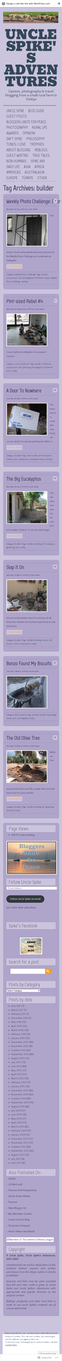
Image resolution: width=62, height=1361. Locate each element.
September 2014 (20, 1102)
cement (45, 640)
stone (16, 644)
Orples (12, 1178)
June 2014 (16, 1114)
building (37, 544)
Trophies (37, 144)
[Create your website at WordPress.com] (31, 3)
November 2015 (19, 1046)
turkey (47, 278)
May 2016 (16, 1022)
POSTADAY (39, 278)
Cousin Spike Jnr (22, 364)
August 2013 (17, 1154)
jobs (16, 459)
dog (48, 715)
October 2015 (18, 1050)
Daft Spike (14, 139)
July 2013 (16, 1159)
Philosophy (35, 139)
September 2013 (20, 1150)
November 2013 (19, 1142)
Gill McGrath (15, 1184)
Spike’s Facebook (23, 926)
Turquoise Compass (19, 1225)
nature (9, 718)
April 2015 (16, 1074)
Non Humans (16, 161)
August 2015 (17, 1058)
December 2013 (19, 1138)
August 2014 (17, 1106)
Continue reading (14, 266)
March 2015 (17, 1078)
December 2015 (19, 1042)
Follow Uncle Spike (25, 882)
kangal (53, 715)
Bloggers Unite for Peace (26, 122)
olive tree (10, 810)
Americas (13, 172)
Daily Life (13, 167)
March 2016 (17, 1030)
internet (9, 459)
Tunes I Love (16, 144)
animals (35, 715)
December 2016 (19, 1018)
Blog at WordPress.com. (15, 1333)
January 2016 (18, 1038)
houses (9, 644)
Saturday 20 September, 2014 (18, 309)
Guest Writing (17, 155)
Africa (39, 167)
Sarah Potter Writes (19, 1196)
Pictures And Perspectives (22, 1190)
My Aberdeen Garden (20, 1213)
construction (11, 278)
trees (17, 547)
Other (42, 178)
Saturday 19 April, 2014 (15, 487)
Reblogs (41, 150)
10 (55, 663)
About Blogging (18, 150)
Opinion (29, 133)
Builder (18, 456)
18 (55, 737)
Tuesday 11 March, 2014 (16, 671)
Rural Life (39, 127)
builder (44, 275)
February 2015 (18, 1082)
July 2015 (16, 1062)
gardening (10, 547)
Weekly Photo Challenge (25, 275)
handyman (47, 456)
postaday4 (33, 459)
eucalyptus (50, 544)
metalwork (23, 459)
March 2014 (17, 1126)
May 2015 (16, 1070)
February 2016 (18, 1034)
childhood (46, 364)
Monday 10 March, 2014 (16, 746)
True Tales (41, 155)
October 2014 (18, 1098)
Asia (27, 167)
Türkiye (27, 178)
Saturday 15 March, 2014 (16, 575)
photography (27, 278)
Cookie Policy (11, 1345)
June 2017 (16, 1006)
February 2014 (18, 1130)
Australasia (35, 172)
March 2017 (17, 1010)
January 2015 (18, 1086)
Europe (12, 178)
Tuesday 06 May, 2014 (15, 399)
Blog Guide (36, 111)
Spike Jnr (38, 161)
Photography (17, 127)
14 (55, 390)
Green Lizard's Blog (19, 1219)
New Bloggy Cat (17, 1208)
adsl (29, 456)
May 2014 (16, 1118)
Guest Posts (16, 116)
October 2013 (18, 1146)
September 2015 (20, 1054)
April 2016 (16, 1026)
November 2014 (19, 1094)
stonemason (25, 644)
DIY (19, 278)
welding (24, 282)
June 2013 (16, 1162)
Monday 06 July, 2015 (15, 209)
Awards (12, 133)
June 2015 (16, 1066)
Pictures (12, 1202)
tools (8, 371)
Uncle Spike (15, 111)
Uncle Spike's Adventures (31, 58)
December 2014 (19, 1090)
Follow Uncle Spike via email (25, 899)
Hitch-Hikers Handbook (21, 1231)
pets (15, 718)
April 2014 (16, 1122)
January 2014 (18, 1134)
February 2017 (18, 1014)
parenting (26, 367)
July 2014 (16, 1110)
